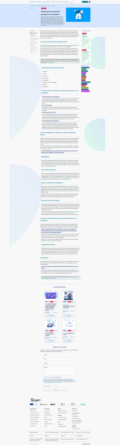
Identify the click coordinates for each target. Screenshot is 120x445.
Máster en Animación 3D (35, 440)
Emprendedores (47, 412)
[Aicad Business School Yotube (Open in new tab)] (85, 444)
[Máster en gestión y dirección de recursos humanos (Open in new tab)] (51, 324)
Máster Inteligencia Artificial (82, 439)
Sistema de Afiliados (48, 419)
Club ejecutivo (60, 424)
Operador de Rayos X (34, 432)
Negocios (83, 74)
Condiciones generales (34, 421)
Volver (32, 8)
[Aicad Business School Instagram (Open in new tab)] (87, 444)
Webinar (45, 425)
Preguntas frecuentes (62, 410)
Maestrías (83, 78)
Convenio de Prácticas (62, 417)
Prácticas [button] (39, 1)
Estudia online (84, 83)
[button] (64, 9)
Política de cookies (33, 423)
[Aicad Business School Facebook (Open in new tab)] (89, 444)
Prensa (45, 417)
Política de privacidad (34, 412)
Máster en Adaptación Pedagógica (52, 439)
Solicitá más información (63, 412)
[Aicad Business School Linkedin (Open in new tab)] (83, 444)
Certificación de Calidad (34, 415)
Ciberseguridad (84, 71)
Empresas (35, 5)
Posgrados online (85, 87)
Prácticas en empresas (86, 82)
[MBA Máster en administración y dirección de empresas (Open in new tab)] (68, 295)
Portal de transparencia (34, 417)
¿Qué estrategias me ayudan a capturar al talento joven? (33, 42)
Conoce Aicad (46, 410)
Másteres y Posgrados (48, 423)
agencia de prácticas (49, 62)
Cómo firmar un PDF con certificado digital (85, 432)
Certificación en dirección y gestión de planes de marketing (57, 432)
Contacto (48, 1)
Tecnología (84, 76)
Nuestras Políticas (33, 419)
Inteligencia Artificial (85, 91)
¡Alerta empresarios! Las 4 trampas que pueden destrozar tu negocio (74, 432)
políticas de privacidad (57, 377)
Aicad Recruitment (75, 416)
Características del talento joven (33, 36)
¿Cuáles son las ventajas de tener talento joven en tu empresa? (34, 39)
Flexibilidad (32, 45)
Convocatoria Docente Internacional (76, 413)
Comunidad (84, 69)
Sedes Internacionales (48, 415)
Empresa (32, 435)
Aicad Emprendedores (76, 418)
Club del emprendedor (62, 426)
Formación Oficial (85, 89)
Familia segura (33, 425)
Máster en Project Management (36, 439)
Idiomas (47, 435)
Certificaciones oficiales (76, 422)
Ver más (51, 315)
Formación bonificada (76, 428)
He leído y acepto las (53, 377)
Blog (44, 1)
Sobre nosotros (33, 410)
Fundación (46, 421)
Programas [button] (32, 1)
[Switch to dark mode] (89, 2)
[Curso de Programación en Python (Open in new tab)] (68, 324)
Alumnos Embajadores (62, 419)
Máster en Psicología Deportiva (51, 440)
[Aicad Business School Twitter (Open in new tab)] (86, 444)
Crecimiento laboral (33, 47)
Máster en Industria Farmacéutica (67, 439)
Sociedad (83, 80)
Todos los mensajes (85, 67)
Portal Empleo (74, 410)
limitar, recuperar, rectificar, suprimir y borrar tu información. (59, 382)
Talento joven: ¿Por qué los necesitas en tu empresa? (46, 5)
